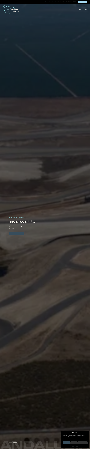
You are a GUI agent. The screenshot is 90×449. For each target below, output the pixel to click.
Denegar (74, 442)
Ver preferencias (83, 442)
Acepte (66, 442)
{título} (73, 446)
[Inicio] (11, 9)
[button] (87, 432)
